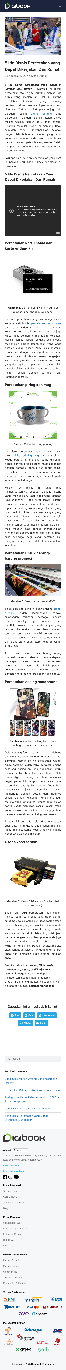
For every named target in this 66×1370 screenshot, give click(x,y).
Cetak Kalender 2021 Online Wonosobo (28, 1108)
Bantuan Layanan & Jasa (16, 1228)
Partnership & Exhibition (15, 1283)
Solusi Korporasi (11, 1222)
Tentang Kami (10, 1191)
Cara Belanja (10, 1196)
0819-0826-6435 (11, 1165)
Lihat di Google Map (13, 1171)
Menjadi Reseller (12, 1260)
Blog (5, 1208)
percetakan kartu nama (46, 323)
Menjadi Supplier (12, 1266)
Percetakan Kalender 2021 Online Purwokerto (32, 1090)
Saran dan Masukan (13, 1202)
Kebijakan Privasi (12, 1234)
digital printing (41, 113)
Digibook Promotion (42, 1364)
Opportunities (10, 1271)
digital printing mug (26, 455)
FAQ (5, 1245)
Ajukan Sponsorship (13, 1277)
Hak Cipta (8, 1240)
